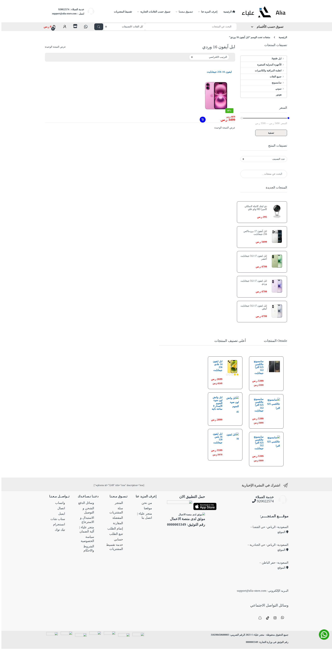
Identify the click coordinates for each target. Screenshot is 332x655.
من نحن (147, 503)
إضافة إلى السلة (202, 119)
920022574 (265, 501)
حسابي (118, 539)
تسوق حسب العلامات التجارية (155, 11)
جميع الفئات (276, 76)
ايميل (61, 513)
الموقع (282, 532)
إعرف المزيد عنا (209, 11)
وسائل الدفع (86, 503)
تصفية (271, 133)
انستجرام (59, 524)
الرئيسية (227, 11)
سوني (278, 88)
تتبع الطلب (116, 534)
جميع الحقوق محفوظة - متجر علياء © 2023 (266, 635)
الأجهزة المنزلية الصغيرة (269, 64)
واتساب (60, 503)
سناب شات (57, 519)
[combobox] (191, 26)
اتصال (61, 508)
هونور (279, 94)
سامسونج (277, 82)
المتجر (119, 503)
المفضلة (117, 517)
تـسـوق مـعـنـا (186, 11)
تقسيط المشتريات (123, 11)
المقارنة (118, 523)
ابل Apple (276, 58)
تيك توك (60, 529)
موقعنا (148, 508)
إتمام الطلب (115, 528)
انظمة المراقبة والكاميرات (268, 70)
